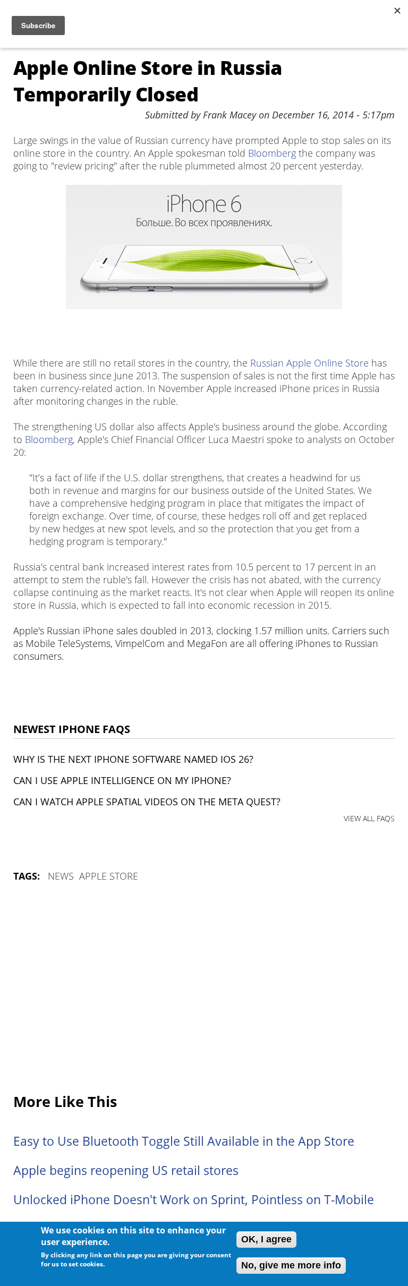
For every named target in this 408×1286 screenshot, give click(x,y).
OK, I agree (266, 1239)
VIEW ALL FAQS (369, 818)
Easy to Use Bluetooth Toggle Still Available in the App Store (183, 1141)
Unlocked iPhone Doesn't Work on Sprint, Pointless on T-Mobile (193, 1199)
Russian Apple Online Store (309, 362)
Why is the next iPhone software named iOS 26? (133, 759)
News (61, 876)
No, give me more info (291, 1265)
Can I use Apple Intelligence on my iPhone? (122, 780)
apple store (108, 876)
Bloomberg (272, 153)
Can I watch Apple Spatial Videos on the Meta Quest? (146, 801)
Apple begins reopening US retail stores (126, 1170)
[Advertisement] (204, 988)
